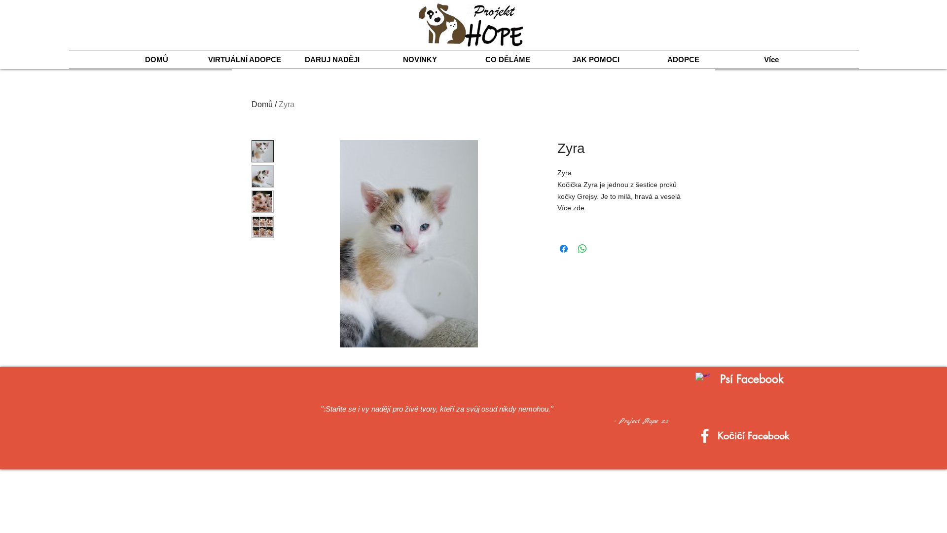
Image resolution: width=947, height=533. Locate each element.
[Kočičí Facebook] (704, 435)
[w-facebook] (702, 380)
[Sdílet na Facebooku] (564, 249)
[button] (508, 59)
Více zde (570, 208)
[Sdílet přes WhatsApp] (582, 249)
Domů (262, 104)
